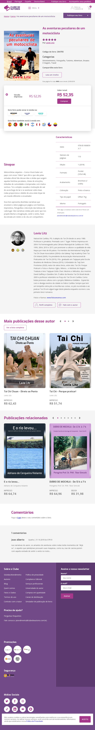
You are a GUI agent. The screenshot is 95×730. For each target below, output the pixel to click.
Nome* (64, 574)
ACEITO (85, 719)
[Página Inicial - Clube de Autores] (12, 8)
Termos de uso (10, 597)
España (28, 1)
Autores (7, 579)
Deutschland (39, 1)
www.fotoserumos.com (56, 297)
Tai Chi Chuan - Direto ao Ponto (21, 391)
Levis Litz (50, 43)
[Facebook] (15, 701)
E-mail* (64, 583)
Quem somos (9, 588)
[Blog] (31, 709)
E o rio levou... (11, 481)
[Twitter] (7, 701)
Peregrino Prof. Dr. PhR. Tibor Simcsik (64, 486)
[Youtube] (23, 709)
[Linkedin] (15, 709)
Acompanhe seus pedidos (80, 1)
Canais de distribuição (34, 597)
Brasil (9, 1)
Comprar (64, 101)
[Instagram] (23, 701)
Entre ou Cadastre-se (78, 8)
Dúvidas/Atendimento (12, 575)
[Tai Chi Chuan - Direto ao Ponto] (25, 360)
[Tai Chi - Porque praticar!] (70, 360)
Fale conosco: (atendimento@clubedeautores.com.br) (25, 620)
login (19, 517)
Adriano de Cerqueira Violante (16, 486)
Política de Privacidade (34, 721)
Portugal (18, 1)
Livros (13, 16)
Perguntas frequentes (12, 616)
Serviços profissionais (34, 583)
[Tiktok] (7, 709)
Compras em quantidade (35, 592)
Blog (6, 583)
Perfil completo (45, 305)
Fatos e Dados (10, 592)
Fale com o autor (70, 305)
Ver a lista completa (15, 327)
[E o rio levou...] (25, 450)
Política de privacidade (34, 575)
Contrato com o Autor (13, 601)
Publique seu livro (58, 1)
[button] (60, 321)
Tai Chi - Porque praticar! (62, 391)
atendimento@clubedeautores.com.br (70, 216)
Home (6, 16)
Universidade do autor (34, 588)
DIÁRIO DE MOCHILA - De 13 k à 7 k (67, 481)
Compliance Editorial (34, 579)
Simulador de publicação (39, 601)
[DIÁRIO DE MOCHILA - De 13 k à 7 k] (70, 450)
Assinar (67, 596)
